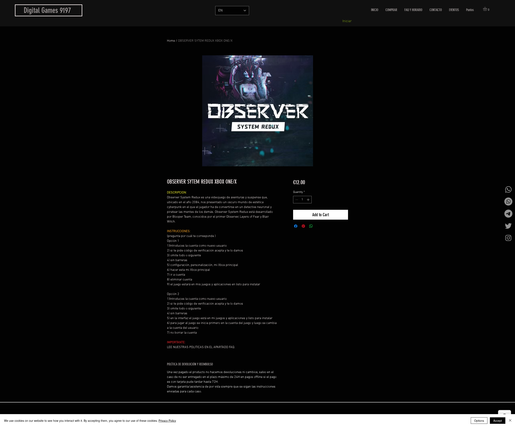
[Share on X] (318, 226)
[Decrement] (296, 199)
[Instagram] (508, 238)
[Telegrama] (508, 214)
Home (171, 41)
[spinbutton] (302, 199)
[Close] (510, 420)
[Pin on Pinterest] (303, 226)
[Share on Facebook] (295, 226)
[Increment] (308, 199)
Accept (497, 421)
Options (479, 421)
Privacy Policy (167, 421)
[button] (487, 9)
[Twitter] (508, 226)
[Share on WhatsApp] (311, 226)
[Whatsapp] (508, 189)
